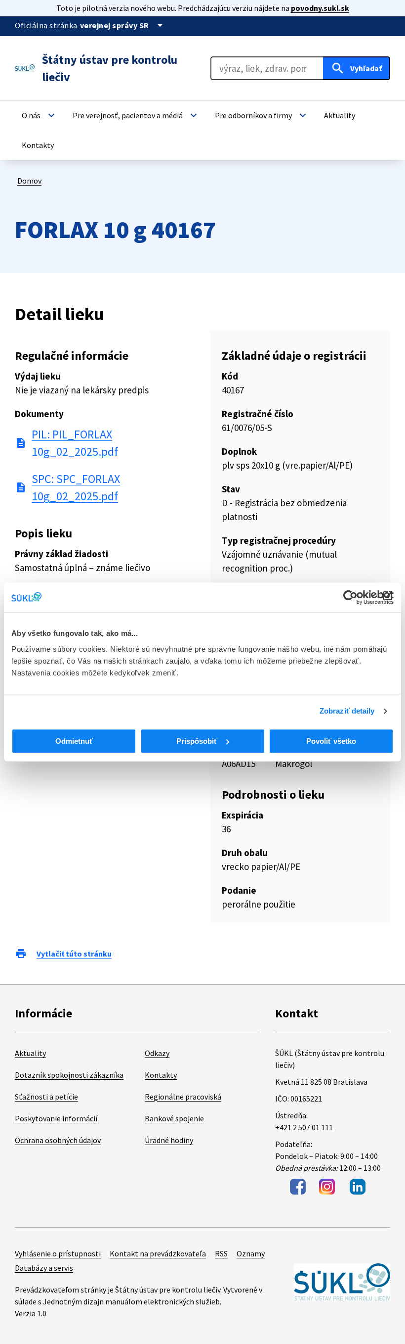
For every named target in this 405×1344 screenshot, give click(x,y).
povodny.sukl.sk (320, 8)
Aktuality (30, 1053)
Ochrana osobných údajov (58, 1140)
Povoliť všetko (331, 741)
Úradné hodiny (169, 1140)
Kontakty (161, 1075)
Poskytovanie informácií (56, 1118)
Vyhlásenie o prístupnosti (58, 1253)
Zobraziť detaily (347, 711)
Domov (29, 181)
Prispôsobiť (196, 741)
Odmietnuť (74, 741)
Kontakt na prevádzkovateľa (158, 1253)
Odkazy (157, 1053)
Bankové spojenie (174, 1118)
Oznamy (251, 1253)
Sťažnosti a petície (46, 1097)
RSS (221, 1253)
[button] (39, 115)
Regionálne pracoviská (183, 1097)
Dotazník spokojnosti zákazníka (69, 1075)
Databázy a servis (44, 1268)
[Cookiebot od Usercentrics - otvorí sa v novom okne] (350, 597)
